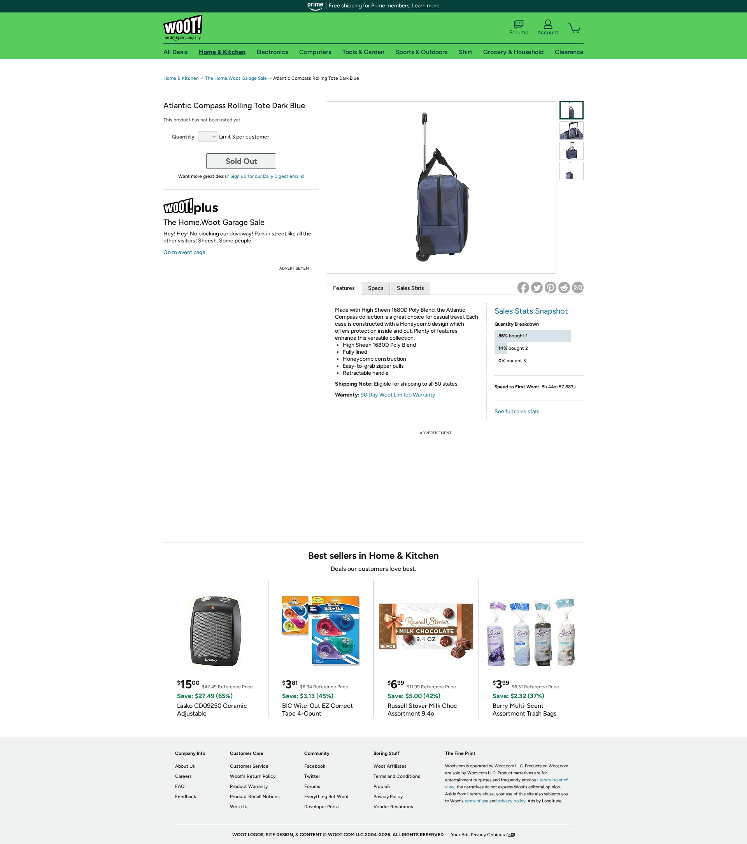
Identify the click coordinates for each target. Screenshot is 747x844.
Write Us (239, 806)
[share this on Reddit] (564, 287)
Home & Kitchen (181, 78)
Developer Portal (322, 806)
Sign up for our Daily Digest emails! (267, 176)
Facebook (314, 766)
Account (547, 32)
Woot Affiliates (390, 766)
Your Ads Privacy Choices (478, 834)
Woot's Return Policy (252, 776)
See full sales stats (517, 411)
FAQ (179, 786)
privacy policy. (512, 801)
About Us (185, 766)
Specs (376, 288)
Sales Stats (410, 288)
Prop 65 (382, 786)
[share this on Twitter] (537, 287)
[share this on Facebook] (523, 287)
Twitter (312, 776)
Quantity (183, 136)
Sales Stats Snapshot (531, 311)
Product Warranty (249, 786)
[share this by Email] (578, 287)
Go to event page (184, 252)
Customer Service (249, 766)
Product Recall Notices (255, 796)
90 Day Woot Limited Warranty (398, 394)
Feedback (185, 796)
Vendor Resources (393, 806)
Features (344, 288)
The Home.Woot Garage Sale (236, 78)
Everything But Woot (326, 796)
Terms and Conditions (397, 776)
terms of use (476, 801)
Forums (518, 32)
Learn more (426, 5)
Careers (183, 776)
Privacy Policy (388, 796)
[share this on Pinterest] (550, 287)
